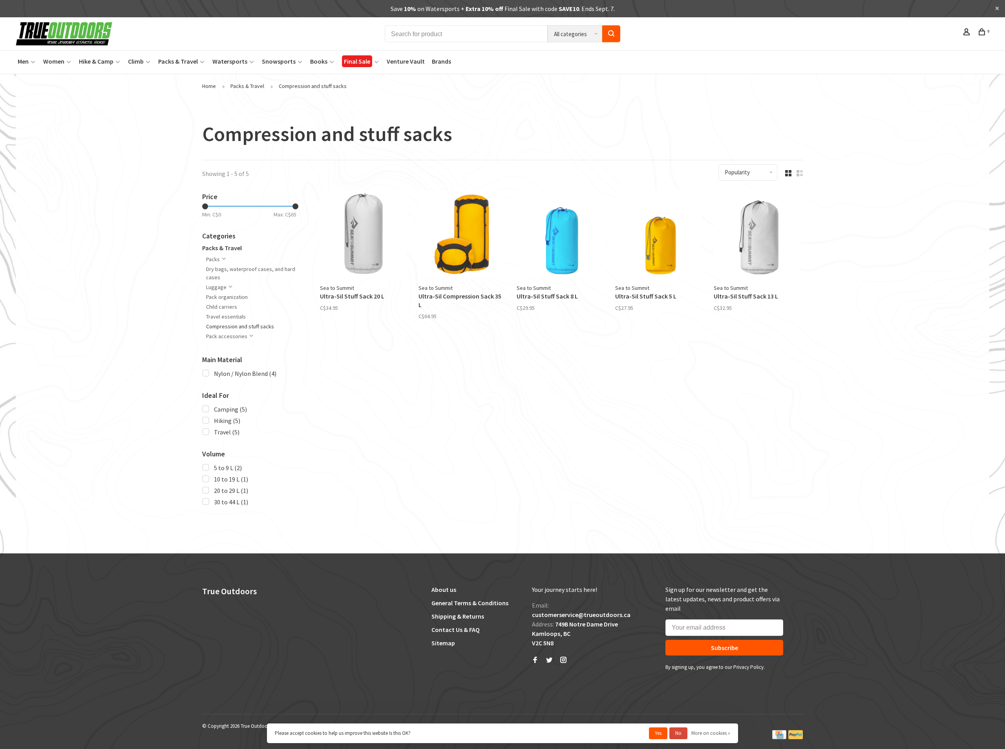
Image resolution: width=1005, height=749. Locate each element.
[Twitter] (549, 660)
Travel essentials (226, 316)
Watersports (229, 61)
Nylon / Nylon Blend (245, 373)
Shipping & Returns (457, 616)
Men (23, 61)
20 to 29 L (231, 490)
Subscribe (724, 648)
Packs (213, 259)
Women (53, 61)
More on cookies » (710, 733)
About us (443, 589)
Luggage (216, 287)
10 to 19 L (231, 479)
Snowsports (279, 61)
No (678, 733)
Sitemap (443, 643)
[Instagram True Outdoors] (563, 660)
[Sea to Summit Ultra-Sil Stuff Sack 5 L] (658, 235)
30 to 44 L (231, 502)
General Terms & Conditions (469, 603)
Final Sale (357, 61)
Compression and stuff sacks (313, 86)
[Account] (967, 33)
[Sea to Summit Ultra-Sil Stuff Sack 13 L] (757, 235)
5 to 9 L (228, 468)
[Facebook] (535, 660)
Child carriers (221, 306)
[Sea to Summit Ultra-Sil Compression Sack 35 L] (461, 235)
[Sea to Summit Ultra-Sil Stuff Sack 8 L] (560, 235)
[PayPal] (795, 737)
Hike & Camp (96, 61)
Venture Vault (406, 61)
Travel (226, 432)
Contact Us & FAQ (455, 630)
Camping (230, 409)
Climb (136, 61)
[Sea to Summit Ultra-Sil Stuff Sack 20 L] (363, 235)
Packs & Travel (178, 61)
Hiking (227, 421)
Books (318, 61)
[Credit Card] (779, 737)
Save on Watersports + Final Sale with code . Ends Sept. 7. (503, 9)
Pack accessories (226, 336)
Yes (658, 733)
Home (209, 86)
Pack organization (227, 296)
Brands (441, 61)
